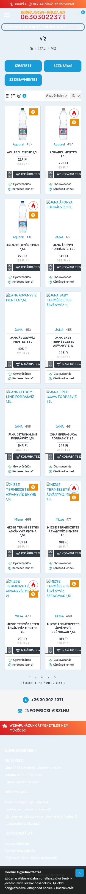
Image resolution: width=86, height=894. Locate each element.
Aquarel (18, 144)
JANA (59, 237)
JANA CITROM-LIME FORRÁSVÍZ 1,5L (22, 436)
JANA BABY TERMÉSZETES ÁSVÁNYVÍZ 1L (63, 342)
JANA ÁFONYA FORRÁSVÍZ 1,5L (63, 247)
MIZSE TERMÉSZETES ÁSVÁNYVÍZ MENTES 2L (22, 628)
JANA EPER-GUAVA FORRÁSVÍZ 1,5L (63, 436)
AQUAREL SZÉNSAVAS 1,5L (22, 247)
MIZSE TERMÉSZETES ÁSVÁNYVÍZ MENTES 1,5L (63, 531)
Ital (42, 49)
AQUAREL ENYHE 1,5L (22, 152)
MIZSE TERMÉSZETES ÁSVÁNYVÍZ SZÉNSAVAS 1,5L (63, 628)
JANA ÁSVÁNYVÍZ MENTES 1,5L (22, 340)
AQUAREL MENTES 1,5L (63, 154)
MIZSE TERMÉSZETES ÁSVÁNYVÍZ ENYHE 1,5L (22, 531)
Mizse (18, 520)
